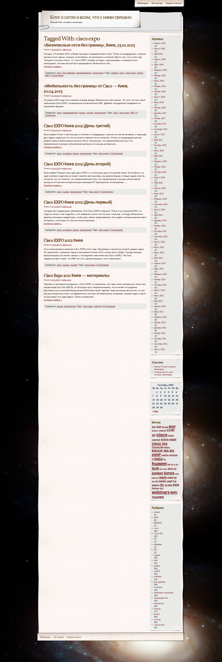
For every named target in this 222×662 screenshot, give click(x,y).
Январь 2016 (160, 167)
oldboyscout (67, 50)
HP (155, 550)
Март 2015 (159, 194)
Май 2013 (158, 258)
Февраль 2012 (160, 317)
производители (83, 73)
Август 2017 (159, 134)
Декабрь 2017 (160, 113)
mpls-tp (97, 306)
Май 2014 (158, 215)
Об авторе (157, 3)
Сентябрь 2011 (160, 344)
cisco (59, 73)
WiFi (47, 75)
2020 (158, 427)
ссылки (89, 112)
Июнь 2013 (159, 252)
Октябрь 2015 (160, 172)
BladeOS (158, 523)
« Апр (155, 411)
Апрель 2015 (160, 188)
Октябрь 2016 (160, 145)
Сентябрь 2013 (160, 236)
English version (174, 3)
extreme (173, 455)
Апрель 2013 (160, 263)
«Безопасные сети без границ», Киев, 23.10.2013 (89, 45)
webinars (161, 492)
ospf (169, 481)
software (157, 576)
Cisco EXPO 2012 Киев (63, 240)
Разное (157, 609)
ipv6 (155, 468)
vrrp (161, 488)
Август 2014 (159, 209)
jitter (165, 469)
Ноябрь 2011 (159, 333)
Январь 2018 (160, 108)
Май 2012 (158, 301)
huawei (159, 463)
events (140, 73)
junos (169, 473)
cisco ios (159, 444)
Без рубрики (69, 73)
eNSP (156, 455)
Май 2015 (158, 183)
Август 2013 (159, 242)
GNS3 (158, 459)
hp (164, 459)
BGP (172, 426)
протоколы (159, 603)
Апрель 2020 (160, 59)
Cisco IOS (158, 533)
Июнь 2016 (159, 151)
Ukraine (155, 488)
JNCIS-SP (172, 469)
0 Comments (57, 75)
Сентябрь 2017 (160, 129)
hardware (158, 544)
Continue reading (53, 66)
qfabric (155, 485)
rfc (162, 485)
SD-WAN (168, 485)
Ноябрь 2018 (160, 91)
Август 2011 (159, 349)
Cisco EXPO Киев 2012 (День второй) (77, 164)
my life (155, 481)
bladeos (155, 430)
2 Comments (117, 153)
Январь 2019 (160, 86)
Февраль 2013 (160, 274)
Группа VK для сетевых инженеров (165, 368)
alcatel (157, 512)
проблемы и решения (163, 593)
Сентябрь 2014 (160, 204)
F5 (155, 539)
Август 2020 (159, 49)
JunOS (157, 571)
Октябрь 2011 (160, 338)
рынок (82, 112)
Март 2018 (159, 102)
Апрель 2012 (160, 306)
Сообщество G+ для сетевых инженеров (163, 373)
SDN (176, 485)
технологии (97, 73)
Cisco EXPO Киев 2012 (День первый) (78, 202)
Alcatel (165, 427)
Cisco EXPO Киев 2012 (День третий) (77, 126)
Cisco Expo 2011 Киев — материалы (76, 276)
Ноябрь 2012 (160, 279)
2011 (154, 427)
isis (161, 469)
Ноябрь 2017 (160, 118)
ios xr (170, 464)
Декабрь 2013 (160, 220)
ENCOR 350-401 (163, 450)
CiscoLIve (158, 447)
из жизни (67, 153)
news (162, 481)
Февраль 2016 (160, 161)
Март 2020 (159, 65)
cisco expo (130, 73)
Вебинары (142, 3)
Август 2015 (159, 177)
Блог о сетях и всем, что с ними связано (90, 17)
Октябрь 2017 (160, 124)
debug (167, 447)
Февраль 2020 (160, 70)
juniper (157, 473)
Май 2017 (158, 140)
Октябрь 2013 (160, 231)
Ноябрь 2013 (160, 226)
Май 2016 (158, 156)
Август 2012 (159, 290)
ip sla (176, 464)
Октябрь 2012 (160, 285)
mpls (163, 477)
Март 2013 (159, 269)
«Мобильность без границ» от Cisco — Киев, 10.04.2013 (86, 88)
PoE (175, 481)
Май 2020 (158, 54)
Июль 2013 (159, 247)
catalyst (114, 73)
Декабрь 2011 (160, 328)
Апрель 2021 (160, 43)
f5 (152, 459)
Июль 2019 (159, 81)
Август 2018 (159, 97)
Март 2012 (159, 312)
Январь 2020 (160, 75)
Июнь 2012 (159, 295)
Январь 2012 (160, 322)
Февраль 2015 (160, 199)
